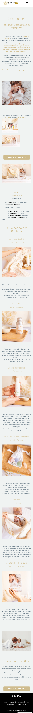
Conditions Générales (23, 702)
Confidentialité (10, 704)
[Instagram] (15, 696)
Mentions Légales (9, 702)
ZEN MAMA (7, 117)
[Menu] (28, 3)
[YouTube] (20, 696)
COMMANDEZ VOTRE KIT (17, 157)
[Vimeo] (18, 696)
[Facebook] (13, 696)
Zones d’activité (22, 704)
